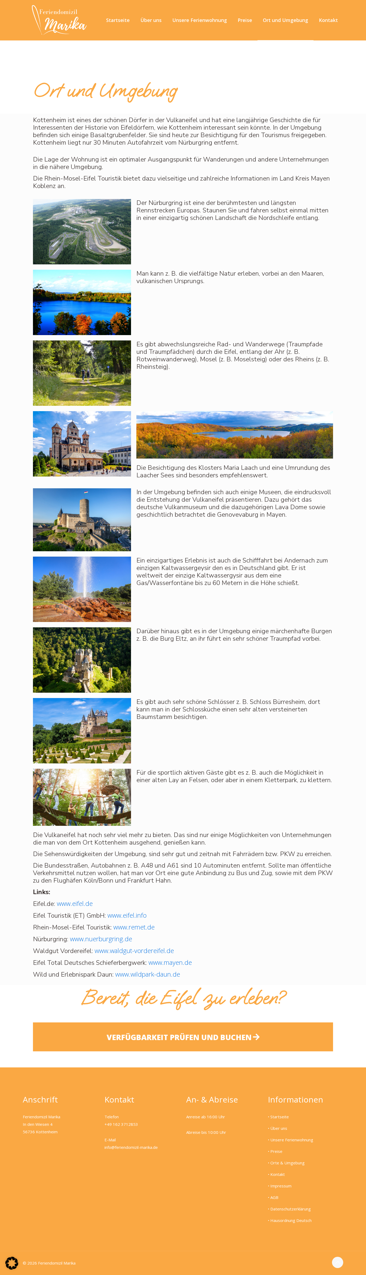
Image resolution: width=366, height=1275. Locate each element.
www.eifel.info (127, 915)
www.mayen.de (170, 962)
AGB (274, 1197)
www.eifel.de (75, 903)
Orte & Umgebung (287, 1162)
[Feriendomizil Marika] (59, 20)
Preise (276, 1151)
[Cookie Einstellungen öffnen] (11, 1268)
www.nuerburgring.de (101, 938)
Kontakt (277, 1174)
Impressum (281, 1185)
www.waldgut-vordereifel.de (135, 950)
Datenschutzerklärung (290, 1209)
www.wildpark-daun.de (147, 974)
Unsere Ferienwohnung (291, 1139)
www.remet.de (134, 926)
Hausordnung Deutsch (291, 1220)
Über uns (278, 1128)
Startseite (279, 1116)
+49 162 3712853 (121, 1124)
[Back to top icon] (337, 1262)
